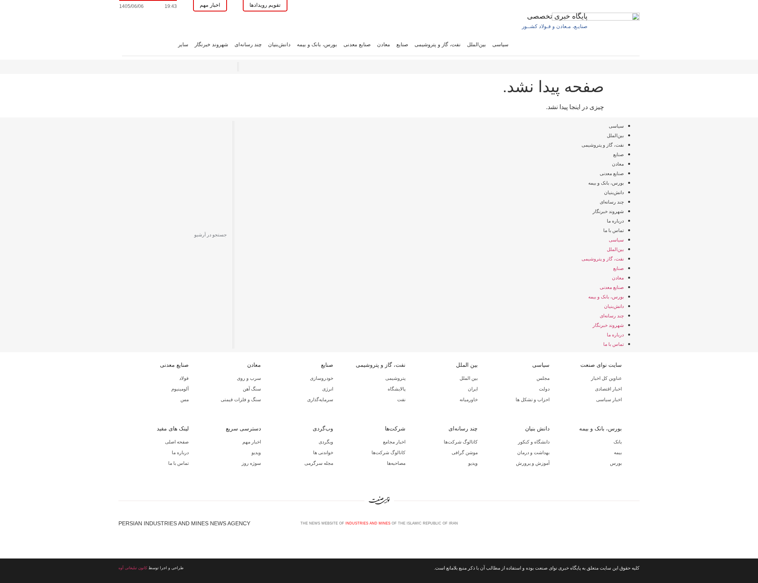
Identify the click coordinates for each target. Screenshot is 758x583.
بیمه (618, 452)
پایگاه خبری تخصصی (557, 16)
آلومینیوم (180, 389)
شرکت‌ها (395, 428)
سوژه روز (251, 463)
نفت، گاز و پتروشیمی (438, 44)
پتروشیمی (395, 378)
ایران (473, 389)
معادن (383, 44)
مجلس (543, 378)
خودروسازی (321, 378)
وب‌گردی (323, 428)
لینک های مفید (173, 428)
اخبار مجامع (394, 442)
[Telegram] (636, 526)
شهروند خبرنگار (211, 44)
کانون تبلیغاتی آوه (132, 568)
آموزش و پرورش (533, 463)
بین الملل (467, 365)
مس (184, 399)
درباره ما (615, 221)
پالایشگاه (396, 389)
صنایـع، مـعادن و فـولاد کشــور (554, 26)
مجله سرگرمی (318, 463)
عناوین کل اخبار (606, 378)
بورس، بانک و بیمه (317, 44)
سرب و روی (249, 378)
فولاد (184, 378)
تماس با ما (613, 230)
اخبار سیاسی (609, 399)
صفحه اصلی (177, 442)
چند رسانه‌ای (248, 44)
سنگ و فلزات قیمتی (241, 399)
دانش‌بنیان (279, 44)
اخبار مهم (251, 442)
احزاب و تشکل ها (533, 399)
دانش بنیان (537, 428)
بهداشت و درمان (533, 452)
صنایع (402, 44)
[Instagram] (623, 526)
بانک (618, 442)
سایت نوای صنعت (601, 365)
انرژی (327, 389)
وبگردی (326, 442)
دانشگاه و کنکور (534, 442)
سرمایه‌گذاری (320, 399)
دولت (544, 389)
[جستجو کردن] (123, 234)
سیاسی (500, 44)
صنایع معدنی (357, 44)
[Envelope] (610, 526)
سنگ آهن (252, 389)
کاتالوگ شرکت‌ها (461, 442)
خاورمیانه (469, 399)
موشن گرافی (465, 452)
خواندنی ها (323, 452)
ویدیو (473, 463)
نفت (401, 399)
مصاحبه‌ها (396, 463)
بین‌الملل (476, 44)
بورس (616, 463)
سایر (183, 44)
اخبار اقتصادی (608, 389)
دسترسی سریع (243, 428)
